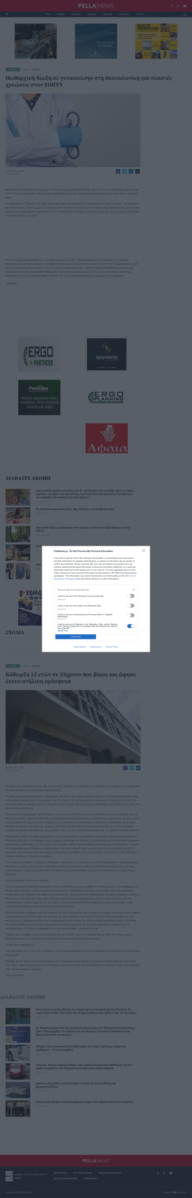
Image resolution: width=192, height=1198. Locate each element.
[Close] (144, 551)
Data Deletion (80, 647)
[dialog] (96, 599)
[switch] (131, 596)
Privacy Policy (112, 647)
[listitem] (96, 589)
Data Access (96, 647)
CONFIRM (76, 637)
